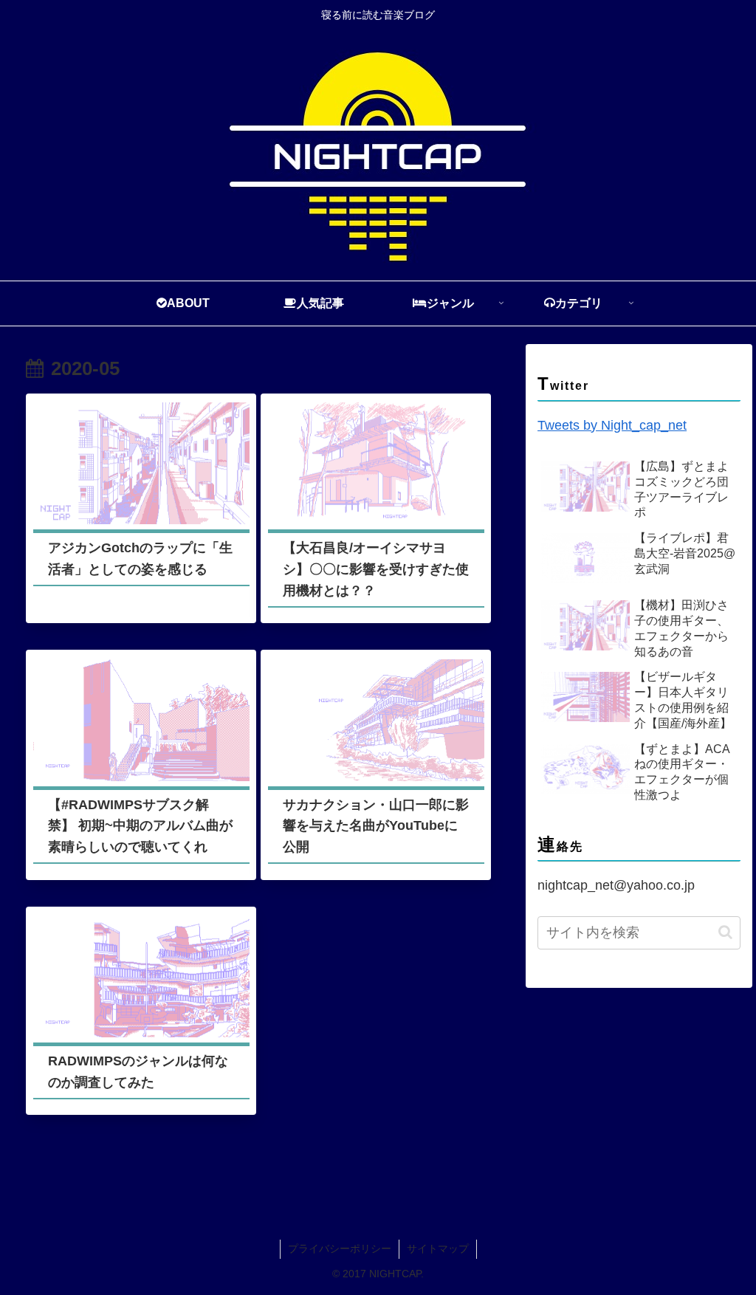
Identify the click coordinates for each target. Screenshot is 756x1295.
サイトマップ (438, 1248)
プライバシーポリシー (339, 1248)
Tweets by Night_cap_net (612, 425)
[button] (725, 932)
